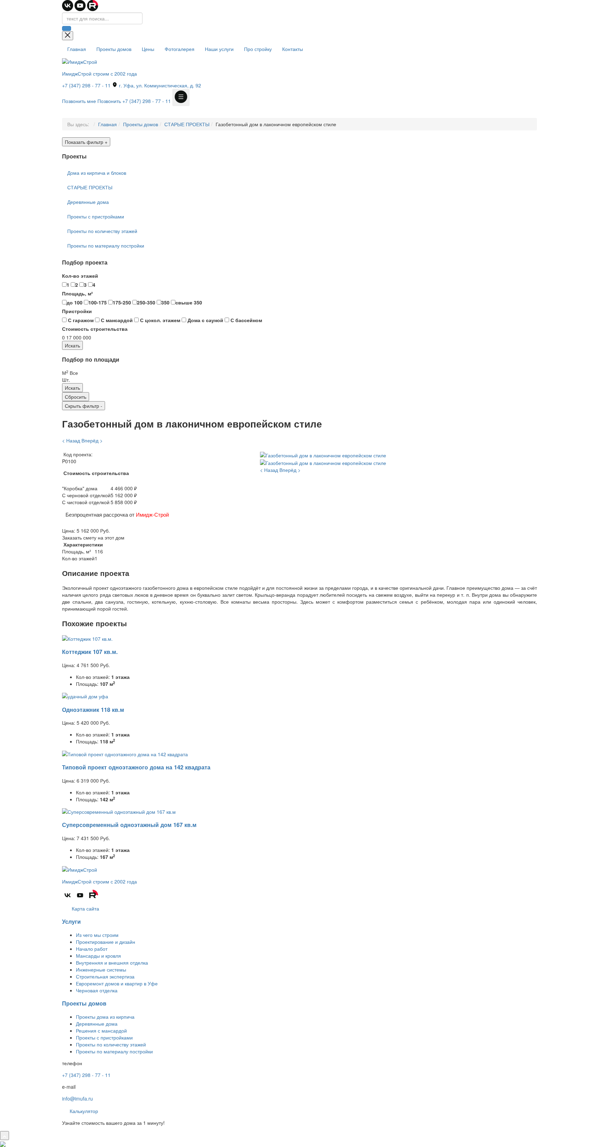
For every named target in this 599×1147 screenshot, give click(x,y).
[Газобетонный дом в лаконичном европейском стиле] (323, 454)
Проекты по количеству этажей (102, 230)
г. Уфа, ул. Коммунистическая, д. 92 (159, 85)
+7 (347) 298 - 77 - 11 (86, 85)
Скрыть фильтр (83, 405)
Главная (76, 48)
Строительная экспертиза (105, 976)
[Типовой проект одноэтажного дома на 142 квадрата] (125, 753)
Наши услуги (219, 48)
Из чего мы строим (97, 934)
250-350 (146, 302)
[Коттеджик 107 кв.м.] (87, 637)
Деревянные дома (88, 201)
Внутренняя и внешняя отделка (112, 962)
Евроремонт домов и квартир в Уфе (117, 983)
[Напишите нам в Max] (3, 1143)
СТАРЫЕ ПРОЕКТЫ (186, 124)
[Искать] (66, 28)
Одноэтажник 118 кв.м (93, 710)
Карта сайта (84, 908)
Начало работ (91, 948)
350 (165, 302)
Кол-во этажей (80, 275)
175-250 (122, 302)
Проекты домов (113, 48)
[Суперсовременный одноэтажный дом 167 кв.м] (119, 811)
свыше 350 (188, 302)
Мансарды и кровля (98, 955)
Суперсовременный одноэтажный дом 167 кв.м (129, 825)
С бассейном (245, 320)
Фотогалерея (179, 48)
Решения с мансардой (101, 1030)
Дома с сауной (204, 320)
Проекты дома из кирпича (105, 1016)
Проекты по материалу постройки (105, 245)
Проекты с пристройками (95, 216)
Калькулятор (83, 1110)
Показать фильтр (86, 141)
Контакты (292, 48)
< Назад (71, 440)
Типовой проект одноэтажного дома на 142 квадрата (136, 767)
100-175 (97, 302)
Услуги (71, 921)
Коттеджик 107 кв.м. (90, 652)
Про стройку (258, 48)
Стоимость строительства (95, 328)
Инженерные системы (101, 969)
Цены (148, 48)
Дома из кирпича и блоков (96, 172)
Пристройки (77, 311)
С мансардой (116, 320)
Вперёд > (92, 440)
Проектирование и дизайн (105, 941)
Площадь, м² (77, 293)
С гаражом (80, 320)
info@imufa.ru (77, 1098)
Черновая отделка (97, 990)
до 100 (75, 302)
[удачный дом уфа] (85, 695)
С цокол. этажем (159, 320)
